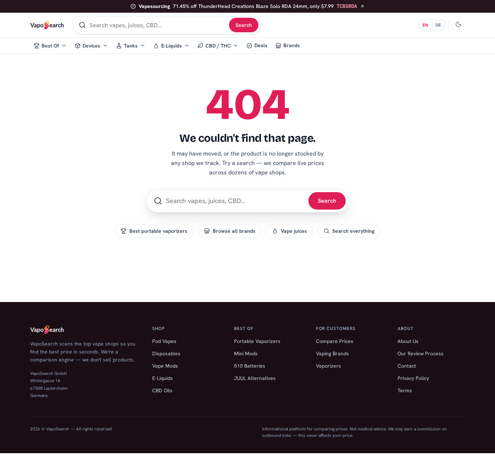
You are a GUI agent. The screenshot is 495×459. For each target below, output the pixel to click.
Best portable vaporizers (158, 231)
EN (425, 25)
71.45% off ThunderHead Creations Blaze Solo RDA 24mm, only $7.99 (248, 6)
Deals (260, 45)
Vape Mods (165, 366)
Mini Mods (246, 353)
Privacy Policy (413, 378)
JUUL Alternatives (255, 378)
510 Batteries (249, 366)
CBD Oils (162, 390)
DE (438, 25)
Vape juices (294, 231)
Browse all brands (234, 231)
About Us (408, 341)
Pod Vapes (164, 341)
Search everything (353, 231)
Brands (291, 45)
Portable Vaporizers (257, 341)
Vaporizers (328, 366)
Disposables (166, 353)
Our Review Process (421, 353)
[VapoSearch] (47, 25)
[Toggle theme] (458, 25)
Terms (405, 390)
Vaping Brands (332, 353)
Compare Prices (334, 341)
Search (244, 25)
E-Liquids (162, 378)
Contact (407, 366)
